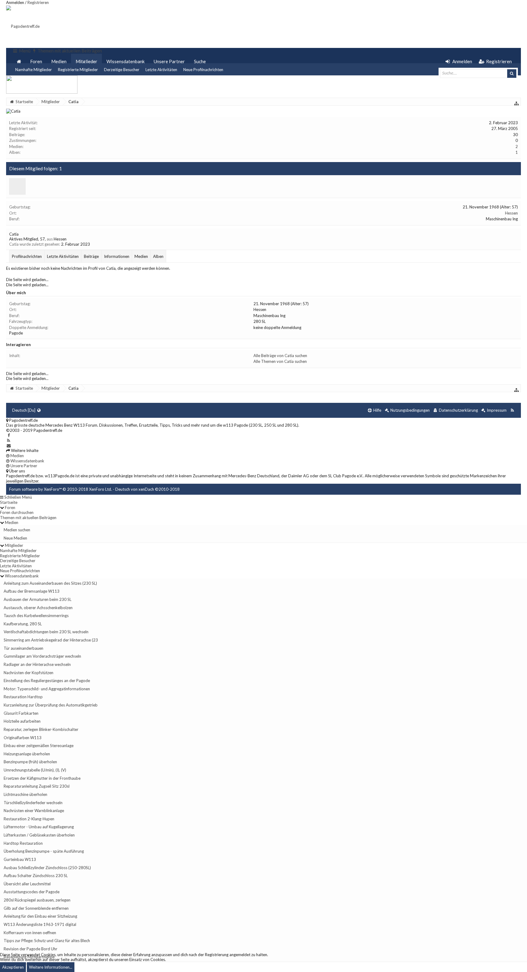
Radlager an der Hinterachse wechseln (37, 664)
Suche (200, 61)
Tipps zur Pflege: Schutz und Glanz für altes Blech (47, 940)
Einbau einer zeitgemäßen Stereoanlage (38, 745)
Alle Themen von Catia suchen (280, 361)
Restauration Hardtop (23, 696)
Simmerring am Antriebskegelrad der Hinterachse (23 (51, 640)
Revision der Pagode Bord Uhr (30, 948)
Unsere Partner (169, 61)
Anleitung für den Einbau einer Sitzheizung (40, 916)
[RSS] (8, 440)
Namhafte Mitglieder (33, 69)
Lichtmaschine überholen (25, 794)
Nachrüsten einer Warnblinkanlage (34, 810)
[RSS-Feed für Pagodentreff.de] (512, 410)
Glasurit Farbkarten (21, 713)
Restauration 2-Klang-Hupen (29, 818)
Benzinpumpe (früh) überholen (30, 761)
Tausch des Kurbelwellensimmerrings (36, 615)
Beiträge (91, 256)
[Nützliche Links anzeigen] (516, 103)
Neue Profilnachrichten (203, 69)
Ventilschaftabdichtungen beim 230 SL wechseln (46, 631)
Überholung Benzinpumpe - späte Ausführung (44, 851)
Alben (158, 256)
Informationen (116, 256)
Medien (58, 61)
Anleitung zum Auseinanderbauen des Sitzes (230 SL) (50, 583)
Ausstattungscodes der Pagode (31, 891)
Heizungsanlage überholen (27, 753)
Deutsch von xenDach (147, 489)
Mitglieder (86, 61)
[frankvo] (17, 186)
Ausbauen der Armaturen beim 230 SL (37, 599)
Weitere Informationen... (50, 967)
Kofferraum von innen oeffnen (30, 932)
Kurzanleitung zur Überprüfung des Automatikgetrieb (51, 705)
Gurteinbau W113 (20, 859)
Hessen (511, 213)
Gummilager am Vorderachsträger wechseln (42, 656)
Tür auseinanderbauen (23, 648)
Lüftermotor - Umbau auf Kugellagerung (39, 826)
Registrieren (38, 2)
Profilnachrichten (27, 256)
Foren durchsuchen (17, 512)
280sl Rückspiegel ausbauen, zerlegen (37, 900)
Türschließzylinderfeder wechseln (33, 802)
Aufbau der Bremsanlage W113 (31, 591)
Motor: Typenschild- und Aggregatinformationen (47, 688)
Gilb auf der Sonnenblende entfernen (36, 908)
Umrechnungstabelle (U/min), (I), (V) (35, 770)
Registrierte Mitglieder (78, 69)
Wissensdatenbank (125, 61)
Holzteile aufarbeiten (22, 721)
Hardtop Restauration (23, 843)
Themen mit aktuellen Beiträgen (28, 517)
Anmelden (15, 2)
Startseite (8, 502)
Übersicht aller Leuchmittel (27, 883)
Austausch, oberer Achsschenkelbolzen (38, 607)
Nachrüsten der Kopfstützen (28, 672)
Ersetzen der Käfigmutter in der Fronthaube (42, 778)
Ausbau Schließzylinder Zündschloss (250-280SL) (47, 867)
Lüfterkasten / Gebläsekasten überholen (39, 835)
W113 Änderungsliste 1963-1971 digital (40, 924)
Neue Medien (15, 538)
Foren (36, 61)
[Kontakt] (8, 445)
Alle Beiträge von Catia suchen (280, 355)
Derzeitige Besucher (121, 69)
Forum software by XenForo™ (60, 489)
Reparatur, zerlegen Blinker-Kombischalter (41, 729)
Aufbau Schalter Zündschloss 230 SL (36, 875)
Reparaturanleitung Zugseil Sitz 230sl (37, 786)
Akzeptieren (13, 967)
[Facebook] (8, 435)
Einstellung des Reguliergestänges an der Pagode (47, 680)
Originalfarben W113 (22, 737)
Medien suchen (17, 529)
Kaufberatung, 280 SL (23, 623)
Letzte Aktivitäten (161, 69)
